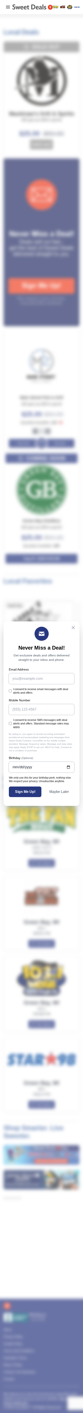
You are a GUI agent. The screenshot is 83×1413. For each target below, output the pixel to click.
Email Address (19, 669)
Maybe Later (59, 792)
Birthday (21, 758)
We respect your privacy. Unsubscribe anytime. (37, 781)
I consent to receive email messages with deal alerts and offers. (40, 691)
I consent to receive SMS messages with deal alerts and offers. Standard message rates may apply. (41, 723)
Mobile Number (19, 700)
